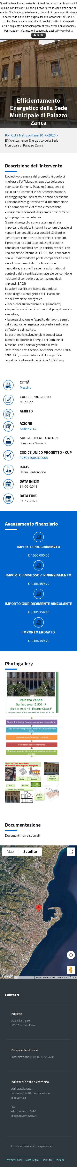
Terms (73, 977)
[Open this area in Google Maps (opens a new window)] (8, 976)
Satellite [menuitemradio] (30, 851)
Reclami (59, 1160)
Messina (25, 387)
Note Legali (32, 1160)
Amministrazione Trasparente (31, 1146)
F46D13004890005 (34, 457)
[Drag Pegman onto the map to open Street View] (71, 970)
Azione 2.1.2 (28, 428)
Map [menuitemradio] (10, 851)
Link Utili (47, 1160)
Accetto (38, 35)
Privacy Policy (14, 1160)
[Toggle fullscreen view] (71, 851)
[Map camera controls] (71, 955)
